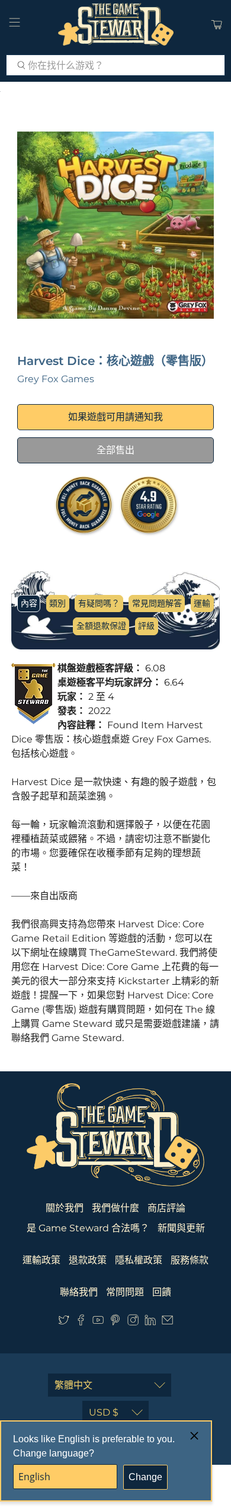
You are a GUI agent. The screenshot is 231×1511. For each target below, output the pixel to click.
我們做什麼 (115, 1208)
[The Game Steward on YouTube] (98, 1322)
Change (145, 1477)
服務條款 (189, 1260)
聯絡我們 (79, 1292)
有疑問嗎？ (99, 603)
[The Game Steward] (116, 24)
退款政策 (88, 1260)
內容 (29, 603)
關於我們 (65, 1208)
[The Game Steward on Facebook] (80, 1322)
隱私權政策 (138, 1260)
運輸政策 (41, 1260)
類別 (57, 603)
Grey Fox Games (55, 379)
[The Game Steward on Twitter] (63, 1322)
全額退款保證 (101, 625)
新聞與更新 (181, 1228)
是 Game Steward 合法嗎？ (88, 1228)
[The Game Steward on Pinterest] (115, 1322)
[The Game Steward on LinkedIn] (150, 1322)
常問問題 (125, 1292)
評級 (146, 625)
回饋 (161, 1292)
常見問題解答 (157, 603)
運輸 (202, 603)
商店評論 (166, 1208)
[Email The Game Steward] (167, 1322)
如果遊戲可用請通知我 (115, 416)
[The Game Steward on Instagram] (133, 1322)
